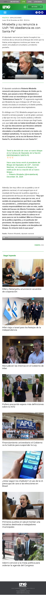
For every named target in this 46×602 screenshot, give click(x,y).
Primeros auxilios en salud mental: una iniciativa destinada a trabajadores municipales (21, 524)
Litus (29, 1)
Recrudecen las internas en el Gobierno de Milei (23, 367)
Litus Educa (38, 1)
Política (5, 18)
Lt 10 (6, 7)
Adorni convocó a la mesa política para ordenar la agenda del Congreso (21, 564)
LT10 (23, 1)
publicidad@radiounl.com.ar (23, 592)
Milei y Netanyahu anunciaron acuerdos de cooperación (21, 290)
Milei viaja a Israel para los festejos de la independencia (21, 328)
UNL (6, 1)
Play (4, 77)
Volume (41, 237)
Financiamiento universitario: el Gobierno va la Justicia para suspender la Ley (22, 443)
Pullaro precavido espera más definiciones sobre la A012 (23, 405)
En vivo (34, 7)
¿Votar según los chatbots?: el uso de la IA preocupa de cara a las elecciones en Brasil (22, 483)
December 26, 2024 (15, 177)
